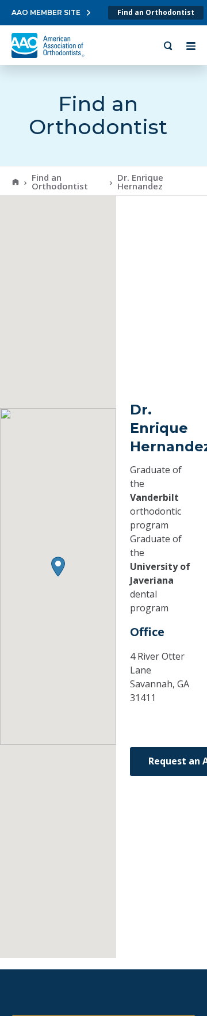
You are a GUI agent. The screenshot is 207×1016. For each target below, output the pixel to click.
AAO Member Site (46, 12)
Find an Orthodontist (155, 12)
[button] (58, 566)
